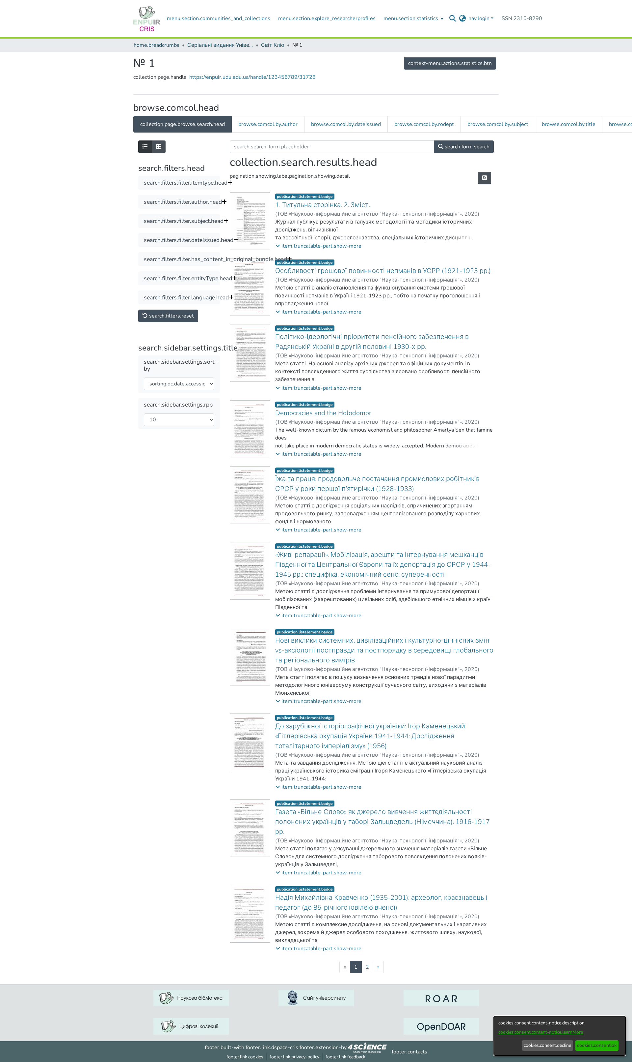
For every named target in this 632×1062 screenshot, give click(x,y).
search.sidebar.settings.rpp (178, 404)
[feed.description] (484, 178)
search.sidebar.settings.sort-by (180, 365)
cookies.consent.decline (547, 1045)
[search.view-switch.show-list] (145, 146)
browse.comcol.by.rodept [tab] (424, 124)
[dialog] (559, 1035)
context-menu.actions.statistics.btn (450, 63)
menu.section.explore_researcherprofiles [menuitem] (327, 18)
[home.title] (146, 18)
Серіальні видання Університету (220, 45)
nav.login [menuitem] (478, 18)
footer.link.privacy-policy (294, 1057)
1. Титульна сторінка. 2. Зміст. (322, 204)
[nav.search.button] (453, 18)
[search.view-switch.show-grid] (159, 146)
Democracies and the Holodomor (323, 413)
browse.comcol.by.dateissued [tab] (346, 124)
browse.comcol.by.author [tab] (268, 124)
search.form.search (466, 146)
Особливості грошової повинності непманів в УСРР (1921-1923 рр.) (383, 270)
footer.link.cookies (244, 1057)
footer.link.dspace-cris (272, 1047)
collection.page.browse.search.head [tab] (182, 124)
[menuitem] (412, 18)
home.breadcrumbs (156, 45)
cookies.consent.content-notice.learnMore (540, 1032)
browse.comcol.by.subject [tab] (497, 124)
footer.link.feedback (345, 1057)
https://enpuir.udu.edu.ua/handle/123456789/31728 (252, 77)
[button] (318, 246)
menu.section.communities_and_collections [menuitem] (218, 18)
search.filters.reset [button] (171, 315)
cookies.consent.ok (597, 1045)
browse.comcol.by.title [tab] (568, 124)
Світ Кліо (272, 45)
